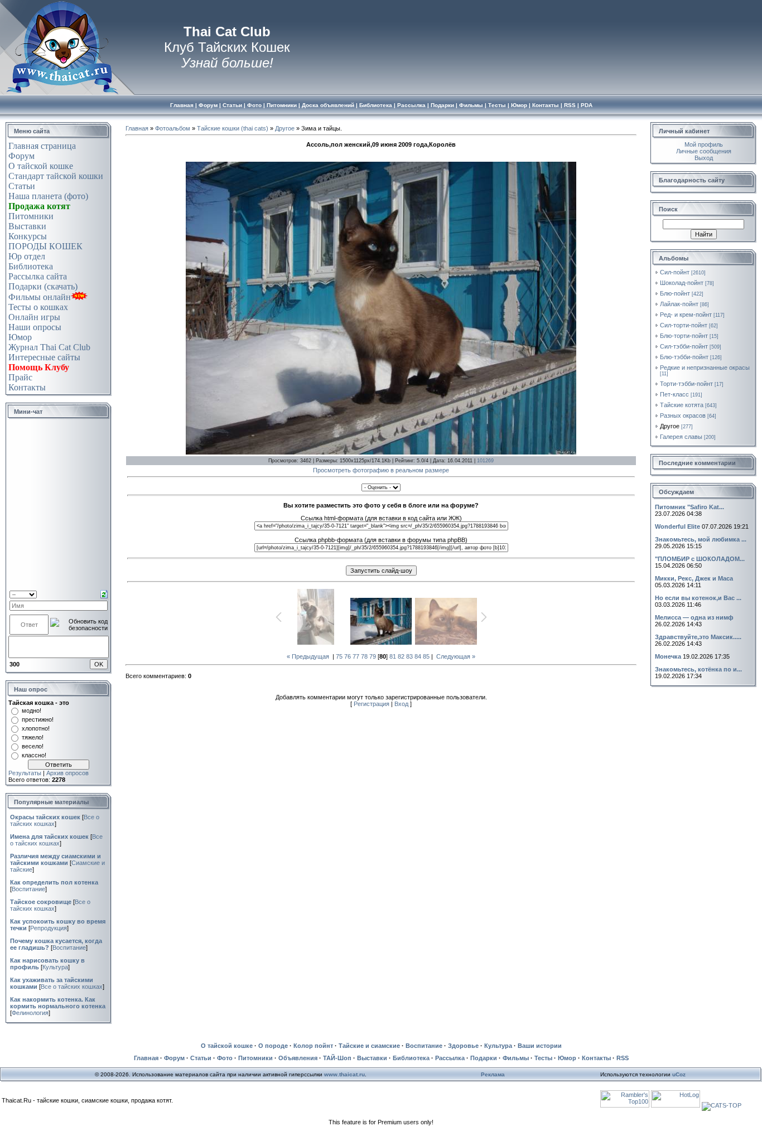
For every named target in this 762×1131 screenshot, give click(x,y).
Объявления (297, 1058)
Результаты (24, 773)
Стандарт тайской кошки (55, 176)
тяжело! (33, 737)
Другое (285, 128)
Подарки (483, 1058)
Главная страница (42, 146)
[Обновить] (104, 593)
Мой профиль (703, 144)
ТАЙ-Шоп (337, 1058)
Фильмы (516, 1058)
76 (347, 656)
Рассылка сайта (37, 276)
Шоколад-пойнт (681, 282)
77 (356, 656)
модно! (31, 710)
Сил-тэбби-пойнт (684, 346)
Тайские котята (681, 405)
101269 (485, 460)
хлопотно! (36, 728)
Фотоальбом (172, 128)
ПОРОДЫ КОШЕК (45, 246)
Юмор (20, 337)
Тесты (543, 1058)
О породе (273, 1045)
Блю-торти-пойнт (684, 335)
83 (409, 656)
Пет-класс (674, 394)
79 (372, 656)
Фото (225, 1058)
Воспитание (28, 889)
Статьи (21, 186)
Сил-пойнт (674, 272)
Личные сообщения (703, 151)
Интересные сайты (44, 357)
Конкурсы (27, 236)
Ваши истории (540, 1045)
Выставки (27, 226)
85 (426, 656)
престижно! (38, 719)
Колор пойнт (313, 1045)
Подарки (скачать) (43, 286)
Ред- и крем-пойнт (686, 314)
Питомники (31, 216)
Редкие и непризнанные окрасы (705, 367)
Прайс (20, 377)
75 (339, 656)
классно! (34, 755)
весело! (33, 746)
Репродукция (48, 928)
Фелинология (30, 1012)
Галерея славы (681, 436)
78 (364, 656)
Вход (401, 703)
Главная (137, 128)
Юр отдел (26, 256)
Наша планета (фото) (48, 196)
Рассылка (450, 1058)
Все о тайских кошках (56, 840)
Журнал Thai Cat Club (49, 347)
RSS (622, 1058)
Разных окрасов (683, 415)
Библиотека (30, 266)
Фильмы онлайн (39, 297)
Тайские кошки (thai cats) (232, 128)
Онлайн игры (34, 317)
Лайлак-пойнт (679, 304)
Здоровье (463, 1045)
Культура (55, 967)
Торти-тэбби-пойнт (686, 383)
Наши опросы (34, 327)
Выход (704, 157)
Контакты (27, 387)
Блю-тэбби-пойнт (684, 357)
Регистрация (371, 703)
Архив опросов (67, 773)
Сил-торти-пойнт (683, 325)
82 (401, 656)
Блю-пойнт (675, 293)
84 (417, 656)
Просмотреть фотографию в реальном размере (381, 470)
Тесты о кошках (38, 307)
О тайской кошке (40, 166)
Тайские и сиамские (369, 1045)
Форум (21, 156)
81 (392, 656)
